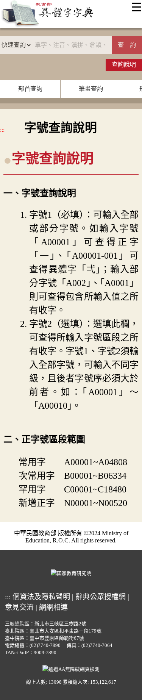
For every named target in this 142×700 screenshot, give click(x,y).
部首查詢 (30, 89)
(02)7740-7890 (45, 645)
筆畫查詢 (91, 89)
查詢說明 (124, 64)
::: (2, 130)
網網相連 (53, 607)
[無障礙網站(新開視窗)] (71, 668)
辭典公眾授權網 (100, 597)
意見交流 (19, 607)
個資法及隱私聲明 (41, 597)
